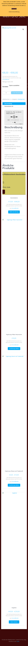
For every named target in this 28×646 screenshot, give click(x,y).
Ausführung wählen (14, 348)
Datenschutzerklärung (14, 11)
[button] (23, 29)
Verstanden (14, 8)
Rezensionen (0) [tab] (9, 106)
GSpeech (20, 123)
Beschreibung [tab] (8, 103)
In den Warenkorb (17, 92)
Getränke (5, 86)
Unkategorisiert (21, 99)
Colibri (17, 641)
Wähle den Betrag (14, 212)
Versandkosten (5, 79)
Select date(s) (14, 622)
